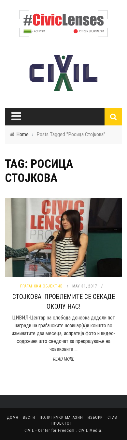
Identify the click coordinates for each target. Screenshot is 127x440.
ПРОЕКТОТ (61, 423)
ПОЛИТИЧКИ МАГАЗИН (61, 417)
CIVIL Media (89, 430)
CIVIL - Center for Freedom (50, 430)
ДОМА (12, 417)
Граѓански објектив (41, 286)
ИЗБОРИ (95, 417)
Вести (29, 417)
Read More (63, 359)
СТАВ (112, 417)
